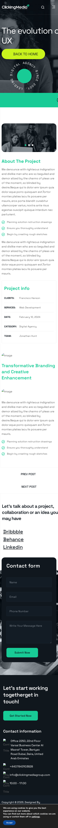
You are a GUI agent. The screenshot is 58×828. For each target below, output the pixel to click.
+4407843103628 (21, 766)
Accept (9, 822)
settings (36, 816)
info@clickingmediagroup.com (30, 775)
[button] (25, 145)
